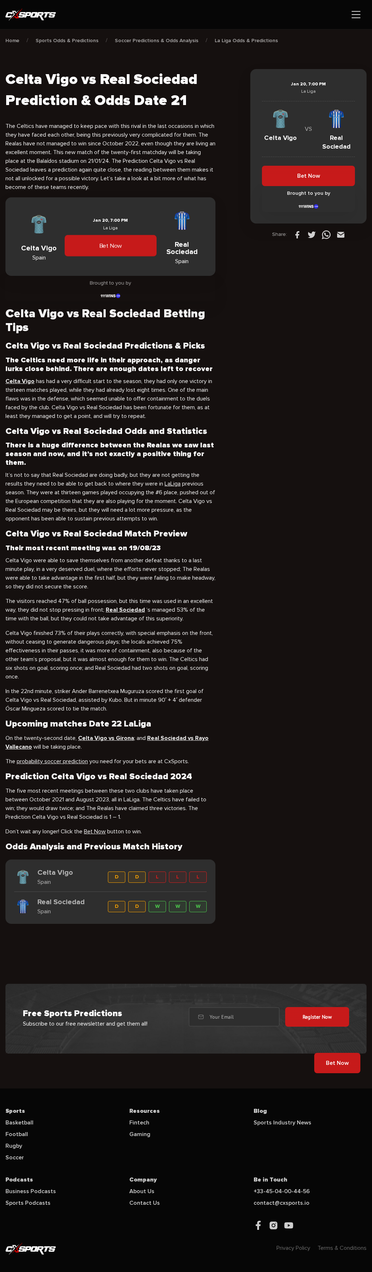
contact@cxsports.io (282, 1203)
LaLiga (173, 483)
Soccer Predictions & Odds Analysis (156, 40)
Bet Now (110, 245)
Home (12, 40)
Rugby (13, 1146)
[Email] (340, 234)
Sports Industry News (282, 1122)
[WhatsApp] (326, 234)
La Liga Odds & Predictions (246, 40)
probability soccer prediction (52, 761)
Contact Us (144, 1203)
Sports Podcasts (27, 1203)
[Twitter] (311, 234)
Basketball (19, 1122)
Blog (260, 1111)
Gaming (139, 1134)
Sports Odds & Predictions (67, 40)
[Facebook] (297, 234)
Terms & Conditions (342, 1248)
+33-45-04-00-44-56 (282, 1191)
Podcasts (19, 1179)
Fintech (139, 1122)
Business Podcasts (30, 1191)
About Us (141, 1191)
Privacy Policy (293, 1248)
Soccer (14, 1157)
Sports (15, 1111)
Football (16, 1134)
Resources (144, 1111)
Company (143, 1179)
